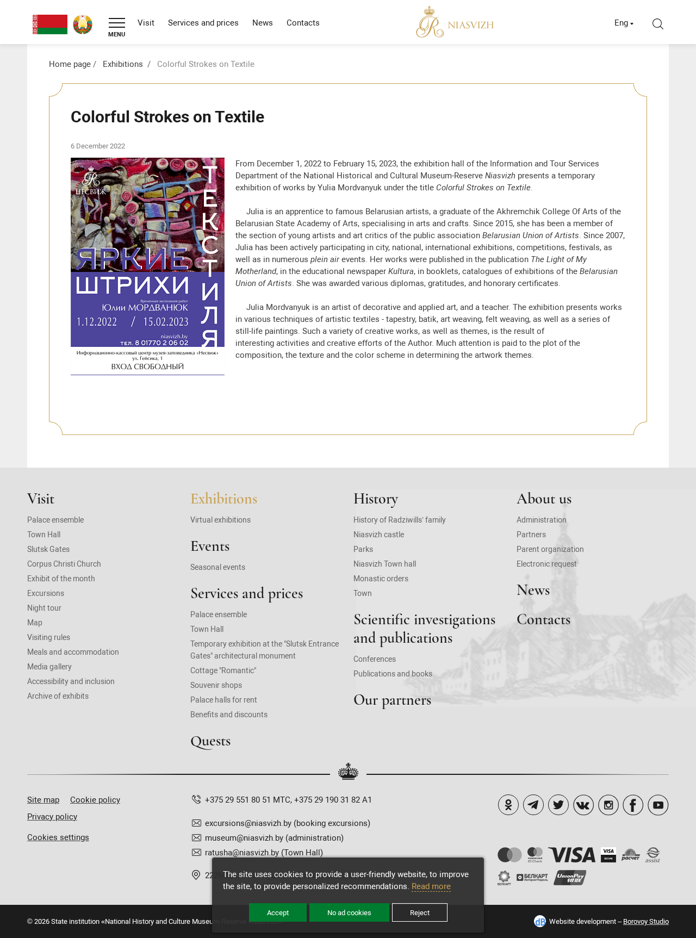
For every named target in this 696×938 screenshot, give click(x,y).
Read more (431, 886)
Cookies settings (58, 837)
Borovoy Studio (646, 921)
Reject (420, 913)
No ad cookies (349, 913)
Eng (621, 23)
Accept (278, 913)
